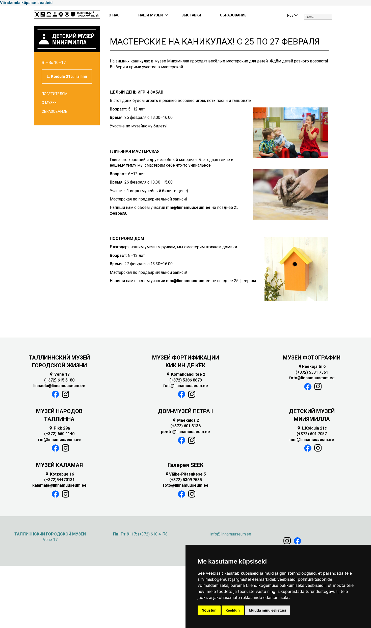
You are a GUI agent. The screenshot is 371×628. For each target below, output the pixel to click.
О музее (49, 103)
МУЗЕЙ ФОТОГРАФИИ (311, 357)
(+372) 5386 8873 (185, 380)
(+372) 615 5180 (59, 380)
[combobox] (318, 16)
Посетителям (54, 94)
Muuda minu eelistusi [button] (267, 610)
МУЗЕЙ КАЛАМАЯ (59, 465)
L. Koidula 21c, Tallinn (67, 76)
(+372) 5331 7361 (312, 372)
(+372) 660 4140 (59, 433)
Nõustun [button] (209, 610)
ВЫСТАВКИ (191, 15)
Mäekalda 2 (185, 420)
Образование (54, 111)
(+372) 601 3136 (185, 425)
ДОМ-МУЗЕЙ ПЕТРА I (185, 411)
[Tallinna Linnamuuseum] (67, 16)
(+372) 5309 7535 (185, 479)
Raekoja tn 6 (312, 366)
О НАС (114, 15)
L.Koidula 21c (312, 428)
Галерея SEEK (185, 465)
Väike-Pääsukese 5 (185, 474)
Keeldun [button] (233, 610)
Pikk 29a (59, 428)
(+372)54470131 (59, 479)
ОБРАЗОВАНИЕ (233, 15)
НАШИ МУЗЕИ (150, 15)
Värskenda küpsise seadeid (26, 2)
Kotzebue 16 (59, 474)
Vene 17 (59, 374)
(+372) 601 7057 (312, 433)
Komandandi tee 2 (185, 374)
